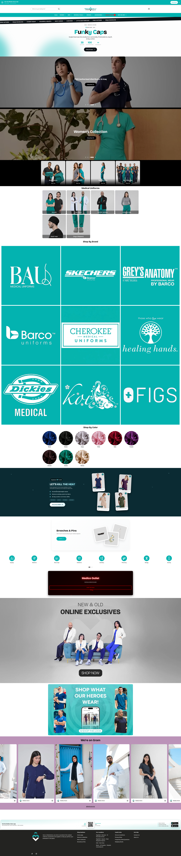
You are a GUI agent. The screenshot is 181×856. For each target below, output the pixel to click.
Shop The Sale (90, 587)
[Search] (59, 9)
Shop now (53, 183)
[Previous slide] (86, 105)
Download (174, 2)
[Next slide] (95, 105)
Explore (61, 538)
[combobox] (45, 9)
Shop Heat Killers (57, 504)
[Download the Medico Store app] (174, 825)
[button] (89, 104)
